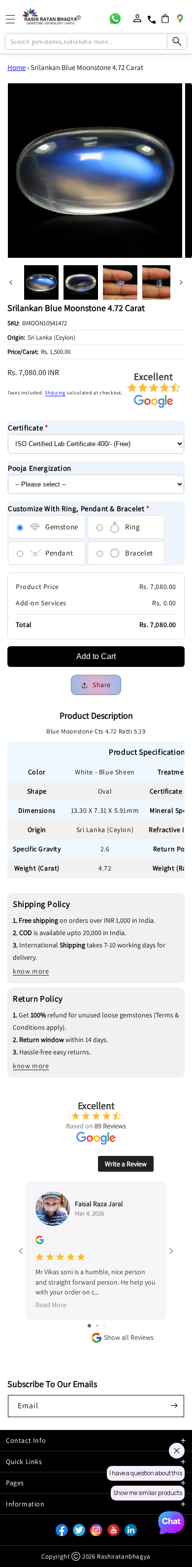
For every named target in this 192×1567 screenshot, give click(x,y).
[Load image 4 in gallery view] (159, 282)
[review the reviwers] (39, 1241)
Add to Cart (96, 656)
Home (16, 67)
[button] (165, 18)
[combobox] (96, 41)
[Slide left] (11, 282)
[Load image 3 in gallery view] (120, 282)
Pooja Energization (39, 468)
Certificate (28, 427)
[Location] (180, 18)
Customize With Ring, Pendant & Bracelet (79, 508)
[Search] (177, 41)
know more (31, 971)
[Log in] (137, 18)
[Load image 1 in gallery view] (41, 282)
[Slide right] (181, 282)
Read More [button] (50, 1304)
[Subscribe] (174, 1405)
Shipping (55, 392)
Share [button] (102, 684)
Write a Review (126, 1163)
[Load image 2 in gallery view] (81, 282)
